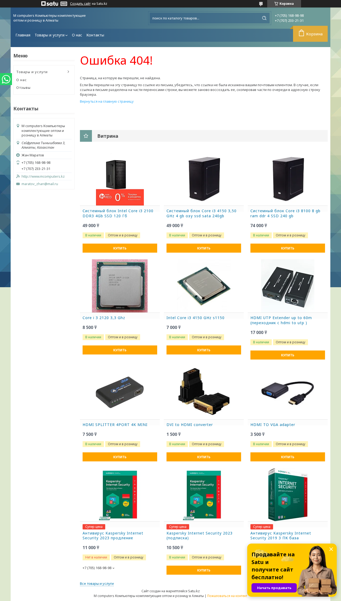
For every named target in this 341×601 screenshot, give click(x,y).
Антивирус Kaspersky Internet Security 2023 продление (113, 536)
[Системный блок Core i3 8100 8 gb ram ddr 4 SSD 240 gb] (288, 179)
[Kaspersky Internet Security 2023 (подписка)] (204, 494)
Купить (120, 248)
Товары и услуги (49, 34)
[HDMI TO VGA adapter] (288, 392)
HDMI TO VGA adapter (272, 424)
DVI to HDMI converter (190, 424)
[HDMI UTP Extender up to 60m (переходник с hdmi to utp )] (288, 285)
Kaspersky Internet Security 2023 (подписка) (200, 536)
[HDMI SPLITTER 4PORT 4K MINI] (120, 392)
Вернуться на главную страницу (107, 101)
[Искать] (264, 18)
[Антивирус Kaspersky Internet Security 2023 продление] (120, 494)
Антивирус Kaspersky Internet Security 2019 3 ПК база (280, 536)
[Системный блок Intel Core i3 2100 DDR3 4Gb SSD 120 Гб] (120, 179)
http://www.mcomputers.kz (43, 176)
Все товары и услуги (97, 583)
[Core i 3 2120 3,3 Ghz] (120, 285)
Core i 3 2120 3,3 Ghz (104, 317)
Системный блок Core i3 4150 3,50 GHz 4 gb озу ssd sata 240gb (202, 213)
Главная (22, 34)
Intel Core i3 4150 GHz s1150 (196, 317)
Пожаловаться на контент (227, 596)
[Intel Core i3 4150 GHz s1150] (204, 285)
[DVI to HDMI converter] (204, 392)
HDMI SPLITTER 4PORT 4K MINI (115, 424)
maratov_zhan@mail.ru (40, 184)
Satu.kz (194, 591)
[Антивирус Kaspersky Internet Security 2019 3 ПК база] (288, 494)
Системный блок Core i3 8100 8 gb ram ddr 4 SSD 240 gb (285, 213)
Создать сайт (80, 4)
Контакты (95, 34)
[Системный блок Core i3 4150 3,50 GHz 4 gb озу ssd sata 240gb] (204, 179)
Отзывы (23, 87)
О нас (77, 34)
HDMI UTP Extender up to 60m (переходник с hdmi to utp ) (281, 320)
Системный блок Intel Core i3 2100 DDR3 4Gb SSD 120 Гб (118, 213)
